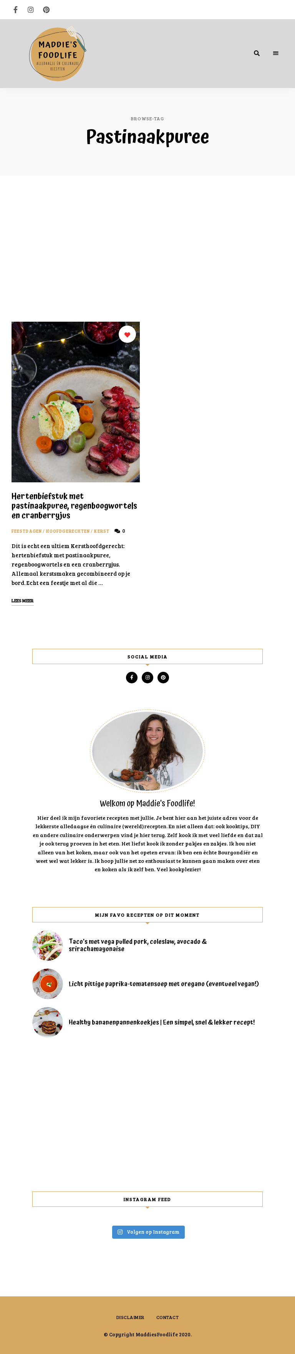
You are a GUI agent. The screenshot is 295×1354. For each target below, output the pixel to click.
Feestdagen (27, 531)
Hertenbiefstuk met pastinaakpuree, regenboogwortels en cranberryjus (74, 506)
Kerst (101, 531)
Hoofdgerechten (68, 531)
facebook (15, 9)
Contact (167, 1317)
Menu (275, 53)
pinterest (46, 9)
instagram (30, 9)
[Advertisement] (147, 248)
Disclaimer (130, 1317)
